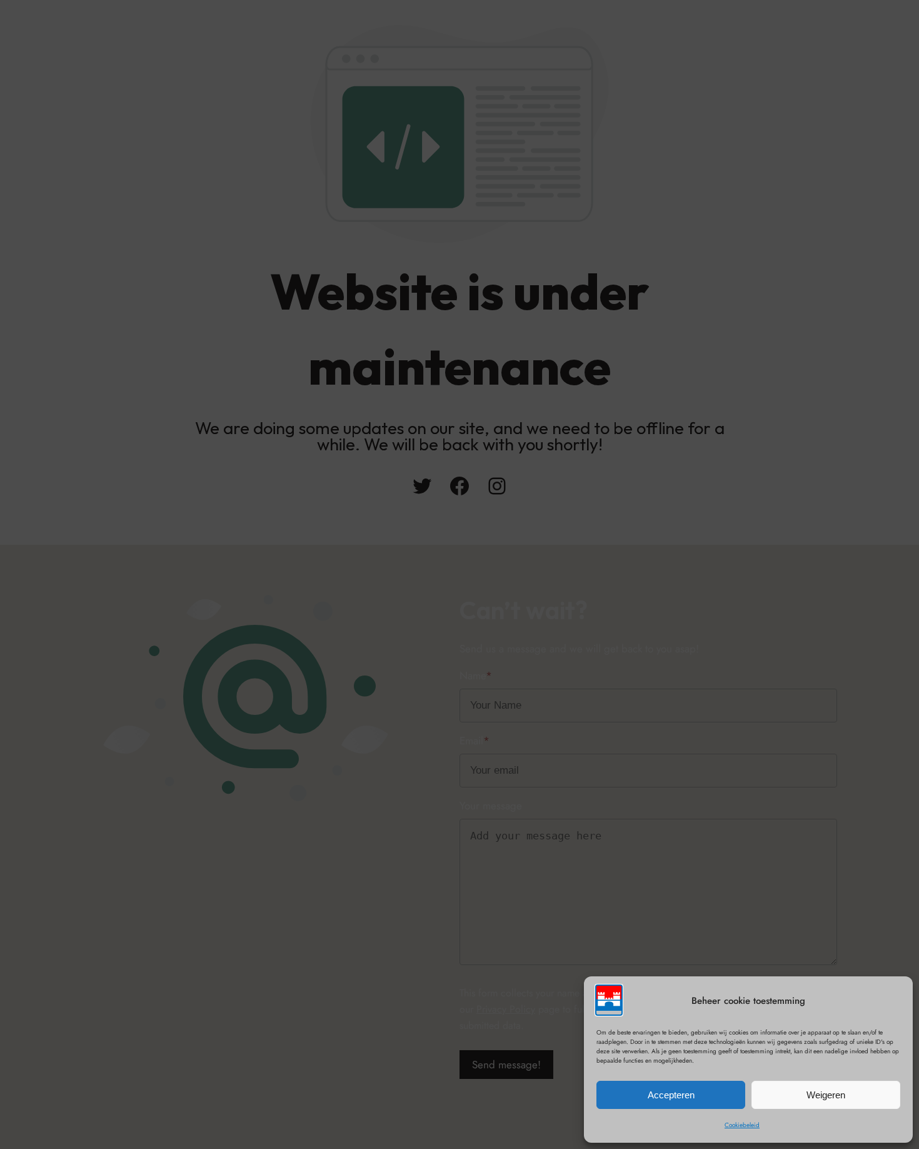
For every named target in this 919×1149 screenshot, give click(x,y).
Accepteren (671, 1095)
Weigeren (825, 1095)
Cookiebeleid (742, 1125)
